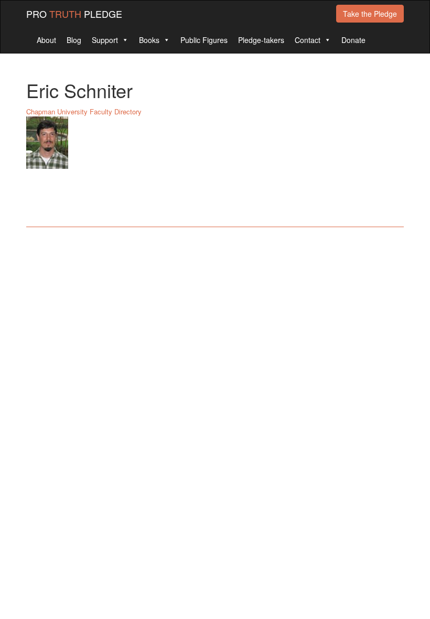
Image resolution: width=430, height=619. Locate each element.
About (46, 40)
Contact (307, 40)
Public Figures (204, 40)
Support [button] (105, 40)
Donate (353, 40)
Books (149, 40)
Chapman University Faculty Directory (84, 111)
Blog (74, 40)
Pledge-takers (261, 40)
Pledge (370, 13)
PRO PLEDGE (74, 13)
